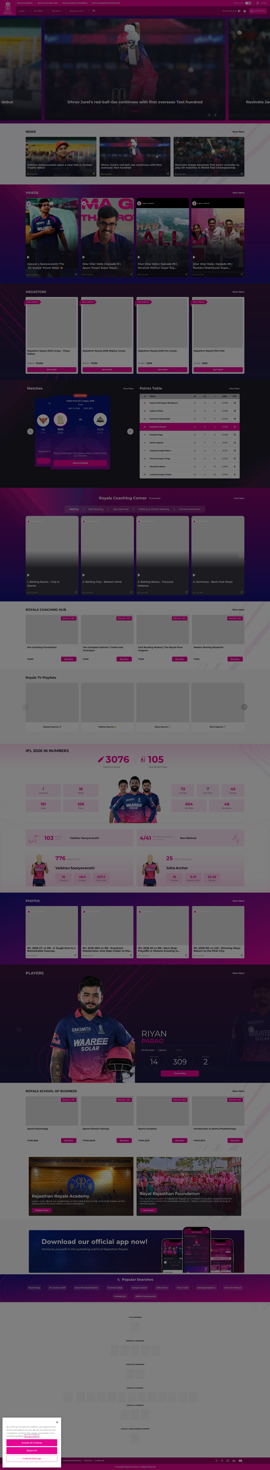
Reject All (32, 1450)
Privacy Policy (32, 1436)
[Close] (57, 1422)
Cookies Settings (31, 1458)
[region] (31, 1443)
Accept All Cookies (32, 1442)
